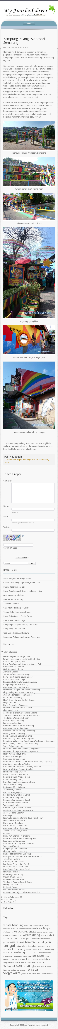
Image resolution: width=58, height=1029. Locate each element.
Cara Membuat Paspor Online (16, 607)
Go (32, 563)
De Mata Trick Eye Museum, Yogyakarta (20, 751)
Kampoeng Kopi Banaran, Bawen (17, 736)
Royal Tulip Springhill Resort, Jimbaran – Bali (22, 591)
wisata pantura (23, 956)
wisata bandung (13, 925)
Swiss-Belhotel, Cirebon (13, 746)
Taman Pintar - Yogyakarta (15, 830)
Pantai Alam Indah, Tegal (14, 620)
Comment (7, 480)
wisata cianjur (8, 932)
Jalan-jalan (8, 652)
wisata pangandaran (10, 956)
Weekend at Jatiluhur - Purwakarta (18, 810)
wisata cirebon (23, 931)
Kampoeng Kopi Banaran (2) (18, 459)
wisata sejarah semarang (19, 962)
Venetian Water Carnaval (14, 889)
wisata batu (40, 925)
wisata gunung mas (28, 939)
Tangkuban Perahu (11, 805)
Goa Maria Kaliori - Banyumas (16, 828)
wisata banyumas (30, 925)
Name (6, 506)
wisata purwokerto (22, 959)
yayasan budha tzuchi (28, 974)
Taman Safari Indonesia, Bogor (17, 612)
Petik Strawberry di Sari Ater (15, 802)
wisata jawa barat (21, 942)
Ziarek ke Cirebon (11, 603)
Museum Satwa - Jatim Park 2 (16, 866)
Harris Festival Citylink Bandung (17, 853)
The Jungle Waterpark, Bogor (16, 718)
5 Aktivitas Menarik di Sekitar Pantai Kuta (21, 715)
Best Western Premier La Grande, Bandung (22, 766)
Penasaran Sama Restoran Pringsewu (19, 838)
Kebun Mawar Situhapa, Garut (16, 795)
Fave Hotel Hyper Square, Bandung (18, 769)
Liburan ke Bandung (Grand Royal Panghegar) (23, 818)
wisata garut (12, 938)
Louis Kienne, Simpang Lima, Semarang (20, 743)
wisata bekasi (29, 929)
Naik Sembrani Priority (13, 599)
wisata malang (44, 952)
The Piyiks (8, 902)
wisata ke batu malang (27, 946)
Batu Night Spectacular (13, 861)
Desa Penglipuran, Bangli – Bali (17, 578)
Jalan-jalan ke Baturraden (14, 841)
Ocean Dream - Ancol (12, 877)
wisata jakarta (40, 939)
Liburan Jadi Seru (10, 710)
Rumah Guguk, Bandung (13, 720)
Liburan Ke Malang (11, 871)
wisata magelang (31, 953)
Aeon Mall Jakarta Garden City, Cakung (20, 712)
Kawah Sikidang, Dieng (13, 779)
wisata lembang (14, 952)
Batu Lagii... (8, 815)
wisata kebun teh (44, 946)
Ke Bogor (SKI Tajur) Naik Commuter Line (21, 892)
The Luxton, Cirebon (12, 789)
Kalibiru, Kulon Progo (12, 756)
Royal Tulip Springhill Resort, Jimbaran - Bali (22, 664)
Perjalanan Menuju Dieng (14, 787)
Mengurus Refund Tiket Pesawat (17, 707)
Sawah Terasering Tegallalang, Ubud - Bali (21, 659)
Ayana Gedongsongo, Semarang (17, 695)
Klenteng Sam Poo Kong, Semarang (19, 730)
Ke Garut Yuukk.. (10, 887)
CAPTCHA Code (10, 548)
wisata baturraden (17, 929)
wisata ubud (12, 970)
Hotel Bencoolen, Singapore (15, 705)
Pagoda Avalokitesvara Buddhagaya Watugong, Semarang (28, 741)
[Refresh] (23, 536)
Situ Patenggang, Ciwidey (14, 771)
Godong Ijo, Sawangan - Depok (17, 807)
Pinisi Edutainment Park (13, 879)
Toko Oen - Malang (11, 859)
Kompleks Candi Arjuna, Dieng (16, 777)
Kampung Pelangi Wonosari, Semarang (20, 624)
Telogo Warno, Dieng (12, 784)
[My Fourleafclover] (29, 10)
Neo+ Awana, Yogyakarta (14, 753)
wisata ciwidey (48, 932)
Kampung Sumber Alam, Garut (16, 800)
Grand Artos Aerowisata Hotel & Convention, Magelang (27, 761)
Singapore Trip (9, 702)
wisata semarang (18, 965)
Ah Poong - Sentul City (13, 874)
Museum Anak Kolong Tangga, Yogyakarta (21, 748)
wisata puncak (36, 955)
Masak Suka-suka (11, 897)
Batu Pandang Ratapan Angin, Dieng (19, 782)
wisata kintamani (31, 949)
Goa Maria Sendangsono (14, 759)
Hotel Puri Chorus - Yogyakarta (16, 836)
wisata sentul (40, 966)
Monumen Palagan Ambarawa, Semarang (21, 637)
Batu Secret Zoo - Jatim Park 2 (16, 869)
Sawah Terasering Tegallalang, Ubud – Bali (21, 582)
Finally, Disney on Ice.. (12, 884)
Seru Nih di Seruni (11, 846)
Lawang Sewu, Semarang (14, 733)
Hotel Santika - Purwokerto (15, 825)
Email (5, 516)
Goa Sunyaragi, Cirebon (13, 595)
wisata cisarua (37, 932)
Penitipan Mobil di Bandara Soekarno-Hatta (22, 856)
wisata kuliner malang (46, 949)
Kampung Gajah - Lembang (15, 848)
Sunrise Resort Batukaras (14, 820)
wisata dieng (31, 935)
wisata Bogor (42, 928)
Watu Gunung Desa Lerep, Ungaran (18, 738)
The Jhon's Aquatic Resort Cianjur (18, 882)
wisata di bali (17, 935)
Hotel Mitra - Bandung (13, 823)
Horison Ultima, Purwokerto (15, 774)
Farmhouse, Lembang (13, 723)
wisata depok (8, 935)
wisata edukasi (47, 935)
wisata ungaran (22, 970)
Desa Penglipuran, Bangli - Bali (16, 656)
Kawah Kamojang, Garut (14, 797)
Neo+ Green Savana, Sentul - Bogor (19, 700)
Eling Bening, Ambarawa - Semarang (19, 692)
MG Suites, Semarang (12, 697)
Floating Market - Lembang (15, 851)
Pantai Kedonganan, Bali (14, 587)
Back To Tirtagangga (12, 792)
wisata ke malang (14, 949)
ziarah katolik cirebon (45, 974)
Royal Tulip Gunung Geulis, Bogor (18, 616)
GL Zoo (6, 833)
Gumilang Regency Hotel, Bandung (18, 725)
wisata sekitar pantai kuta (37, 962)
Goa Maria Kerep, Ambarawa (16, 633)
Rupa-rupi (8, 899)
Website (7, 527)
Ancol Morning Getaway (13, 812)
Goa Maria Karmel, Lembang (15, 728)
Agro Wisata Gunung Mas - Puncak (18, 843)
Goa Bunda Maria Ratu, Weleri (16, 764)
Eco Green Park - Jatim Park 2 (16, 864)
